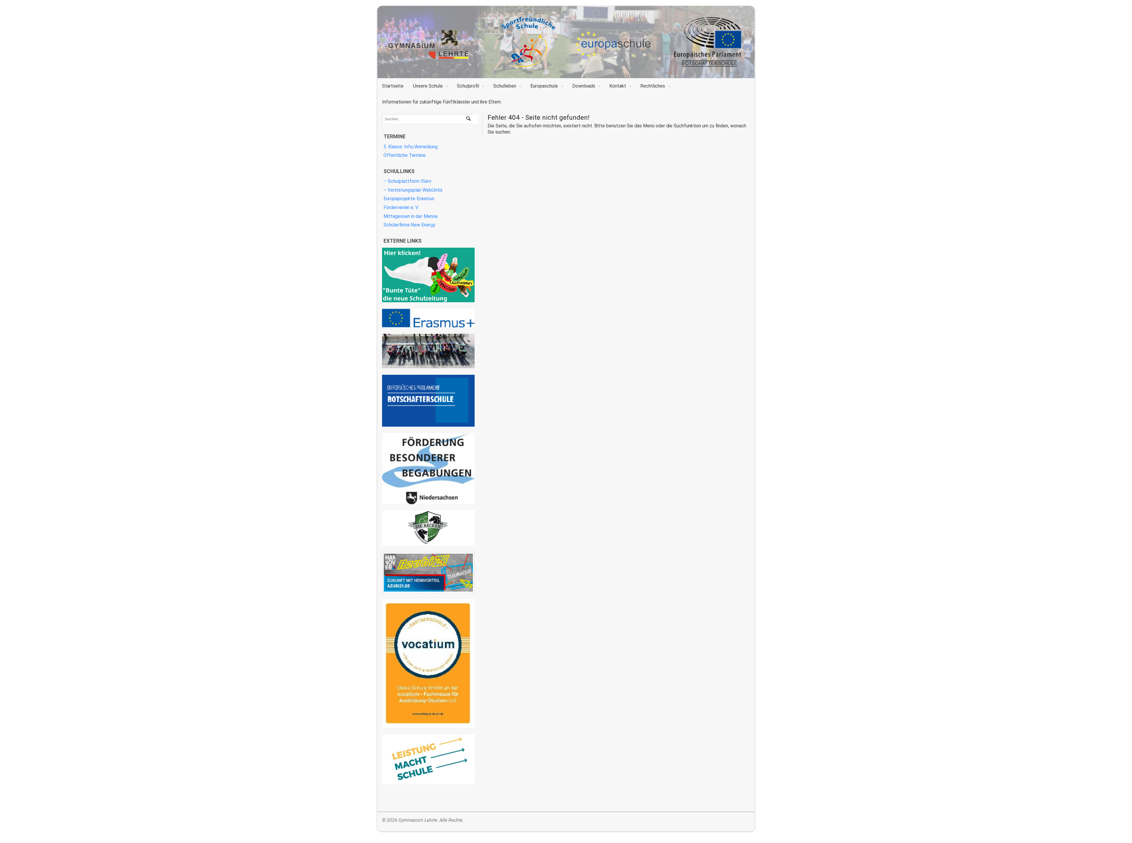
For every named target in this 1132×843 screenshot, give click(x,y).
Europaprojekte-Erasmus (409, 198)
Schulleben (504, 86)
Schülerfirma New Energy (409, 225)
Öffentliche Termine (405, 155)
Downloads (583, 86)
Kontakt (617, 86)
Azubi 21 (428, 572)
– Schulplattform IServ (408, 181)
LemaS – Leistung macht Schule (428, 759)
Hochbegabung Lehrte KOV (428, 468)
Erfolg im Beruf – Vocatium (428, 663)
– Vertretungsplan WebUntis (413, 190)
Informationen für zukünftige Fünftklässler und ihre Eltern (441, 102)
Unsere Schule (428, 86)
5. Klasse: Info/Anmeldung (411, 146)
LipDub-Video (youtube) (428, 351)
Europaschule (544, 86)
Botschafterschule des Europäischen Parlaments (428, 401)
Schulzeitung (428, 275)
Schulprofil (468, 86)
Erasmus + (428, 318)
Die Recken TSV (428, 528)
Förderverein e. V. (401, 207)
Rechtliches (652, 86)
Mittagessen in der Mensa (410, 216)
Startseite (393, 86)
